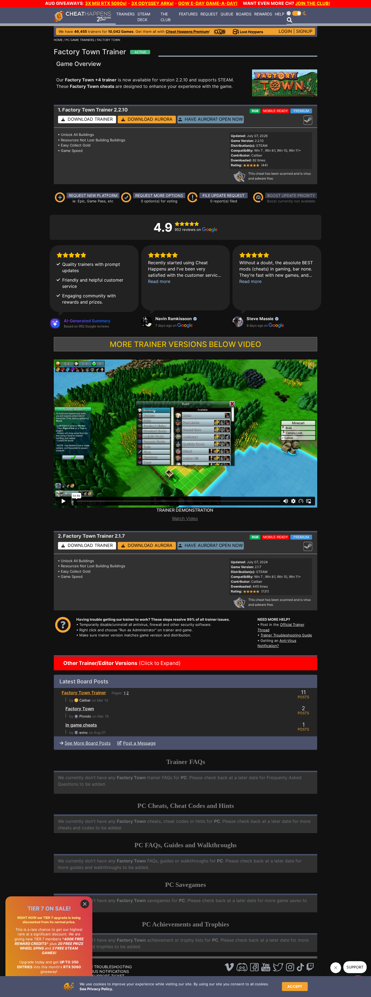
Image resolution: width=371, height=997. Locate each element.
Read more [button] (159, 281)
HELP (279, 14)
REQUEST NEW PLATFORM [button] (93, 195)
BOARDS (243, 14)
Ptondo (85, 716)
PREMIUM (301, 111)
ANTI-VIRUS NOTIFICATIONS (103, 971)
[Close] (84, 904)
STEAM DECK (143, 17)
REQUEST (209, 14)
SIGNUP (304, 31)
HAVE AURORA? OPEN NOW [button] (212, 119)
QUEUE (227, 14)
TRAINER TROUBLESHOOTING (104, 966)
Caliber (85, 700)
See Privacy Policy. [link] (96, 989)
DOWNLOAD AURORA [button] (148, 119)
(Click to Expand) (121, 663)
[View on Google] (146, 321)
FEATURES (188, 14)
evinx (83, 733)
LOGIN (285, 31)
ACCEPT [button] (294, 986)
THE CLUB (166, 17)
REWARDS (263, 14)
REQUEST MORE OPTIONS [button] (159, 195)
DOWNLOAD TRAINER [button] (89, 119)
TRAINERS (125, 14)
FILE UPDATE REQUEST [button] (223, 195)
